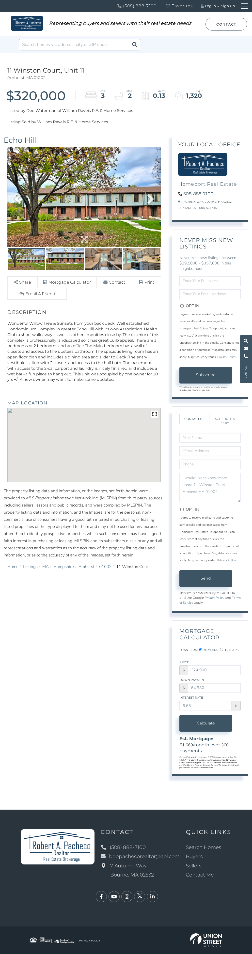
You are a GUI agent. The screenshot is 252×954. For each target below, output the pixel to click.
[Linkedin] (152, 896)
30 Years (210, 650)
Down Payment (192, 680)
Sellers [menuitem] (194, 866)
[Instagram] (127, 896)
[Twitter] (139, 896)
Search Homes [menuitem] (203, 847)
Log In (210, 6)
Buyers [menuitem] (194, 856)
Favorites (181, 5)
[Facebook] (101, 896)
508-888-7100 (198, 194)
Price (184, 662)
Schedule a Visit (225, 421)
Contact (226, 24)
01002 (105, 566)
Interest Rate (191, 697)
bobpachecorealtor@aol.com (144, 856)
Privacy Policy (226, 357)
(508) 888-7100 (139, 5)
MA (45, 566)
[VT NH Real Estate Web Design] (206, 940)
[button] (134, 44)
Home (12, 566)
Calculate (206, 723)
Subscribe (206, 374)
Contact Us (187, 208)
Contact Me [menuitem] (200, 875)
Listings (30, 566)
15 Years (231, 650)
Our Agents (208, 208)
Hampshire (63, 566)
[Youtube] (114, 896)
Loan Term (188, 650)
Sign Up (228, 6)
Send (206, 578)
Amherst (86, 566)
